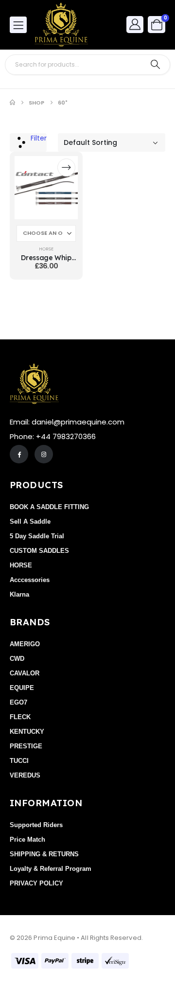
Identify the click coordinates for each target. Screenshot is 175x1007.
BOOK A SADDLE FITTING (49, 507)
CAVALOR (24, 673)
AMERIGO (25, 644)
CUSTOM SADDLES (39, 550)
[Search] (155, 64)
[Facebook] (19, 454)
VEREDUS (25, 775)
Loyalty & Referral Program (50, 868)
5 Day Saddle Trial (37, 536)
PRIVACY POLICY (36, 883)
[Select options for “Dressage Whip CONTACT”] (66, 168)
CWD (17, 658)
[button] (28, 142)
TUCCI (19, 760)
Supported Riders (36, 825)
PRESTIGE (26, 746)
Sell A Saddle (30, 521)
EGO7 (18, 702)
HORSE (46, 249)
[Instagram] (44, 454)
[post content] (46, 187)
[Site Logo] (61, 25)
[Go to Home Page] (12, 102)
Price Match (27, 839)
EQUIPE (22, 687)
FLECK (20, 717)
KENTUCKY (27, 731)
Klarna (19, 594)
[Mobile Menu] (18, 25)
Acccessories (30, 579)
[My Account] (135, 24)
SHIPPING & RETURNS (44, 854)
